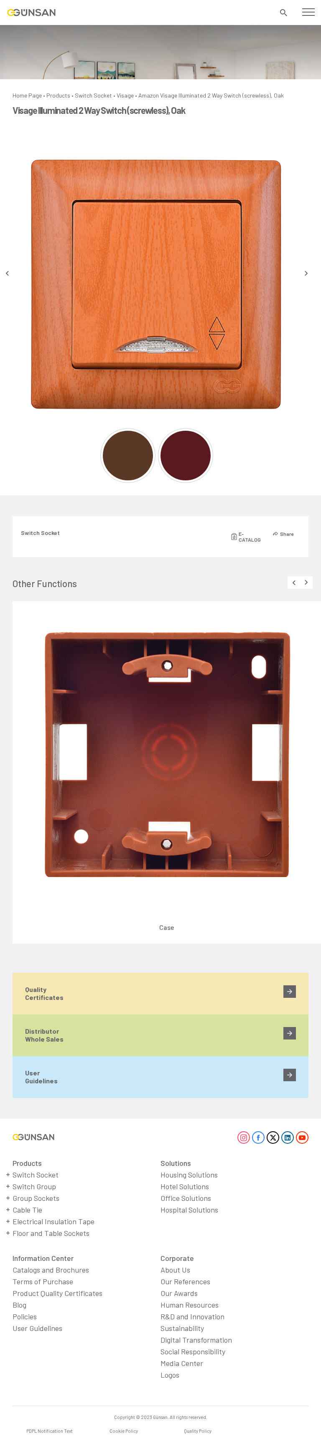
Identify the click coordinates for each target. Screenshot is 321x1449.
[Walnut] (127, 455)
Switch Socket (93, 95)
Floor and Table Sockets (51, 1233)
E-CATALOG (250, 536)
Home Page (27, 95)
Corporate (177, 1258)
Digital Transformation (196, 1339)
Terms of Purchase (43, 1281)
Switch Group (34, 1186)
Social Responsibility (192, 1351)
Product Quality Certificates (57, 1293)
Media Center (181, 1363)
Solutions (175, 1163)
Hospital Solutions (189, 1209)
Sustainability (182, 1328)
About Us (175, 1269)
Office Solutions (185, 1198)
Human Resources (189, 1304)
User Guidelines (37, 1328)
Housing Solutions (189, 1174)
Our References (185, 1281)
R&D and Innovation (192, 1316)
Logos (169, 1374)
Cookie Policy (124, 1431)
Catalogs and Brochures (51, 1269)
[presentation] (7, 273)
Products (58, 95)
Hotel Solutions (184, 1186)
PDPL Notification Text (49, 1431)
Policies (25, 1316)
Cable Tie (27, 1209)
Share (286, 534)
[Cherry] (185, 455)
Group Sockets (36, 1198)
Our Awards (179, 1293)
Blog (19, 1304)
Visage (125, 95)
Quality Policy (197, 1431)
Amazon (148, 95)
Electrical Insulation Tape (53, 1221)
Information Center (43, 1258)
